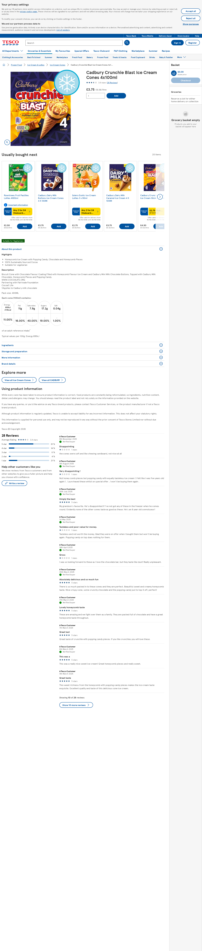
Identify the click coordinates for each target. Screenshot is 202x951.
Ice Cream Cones (57, 64)
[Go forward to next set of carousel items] (160, 197)
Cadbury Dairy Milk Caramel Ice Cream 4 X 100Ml (117, 198)
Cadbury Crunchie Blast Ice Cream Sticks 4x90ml (152, 197)
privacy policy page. (29, 11)
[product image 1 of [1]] (41, 109)
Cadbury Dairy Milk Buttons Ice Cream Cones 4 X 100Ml (51, 198)
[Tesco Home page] (10, 42)
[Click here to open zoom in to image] (7, 142)
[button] (131, 36)
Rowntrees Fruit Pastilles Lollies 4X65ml (16, 197)
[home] (4, 65)
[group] (18, 197)
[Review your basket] (174, 73)
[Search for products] (127, 42)
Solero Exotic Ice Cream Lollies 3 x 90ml (84, 197)
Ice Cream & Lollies (35, 64)
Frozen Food (16, 64)
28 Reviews (112, 82)
